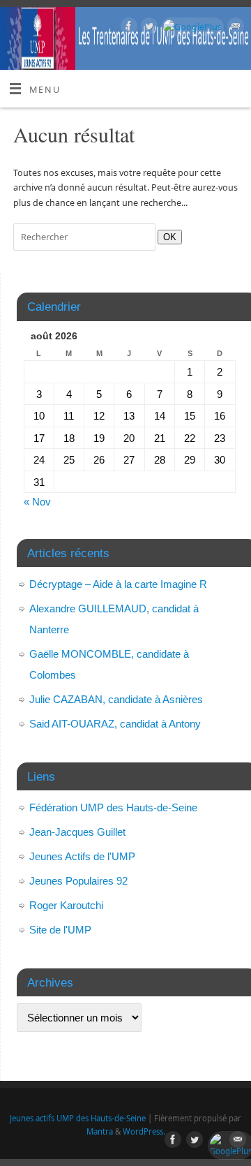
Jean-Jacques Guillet (77, 832)
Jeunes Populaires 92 (78, 881)
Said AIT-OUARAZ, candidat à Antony (115, 724)
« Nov (37, 502)
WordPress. (144, 1131)
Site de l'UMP (60, 930)
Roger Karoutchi (66, 905)
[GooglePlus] (191, 26)
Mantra (99, 1131)
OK (167, 236)
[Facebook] (127, 27)
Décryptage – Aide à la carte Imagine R (118, 584)
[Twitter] (147, 27)
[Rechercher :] (85, 237)
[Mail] (234, 27)
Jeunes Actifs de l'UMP (82, 856)
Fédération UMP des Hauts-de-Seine (113, 807)
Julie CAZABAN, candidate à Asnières (116, 699)
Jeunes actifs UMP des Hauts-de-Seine (78, 1118)
